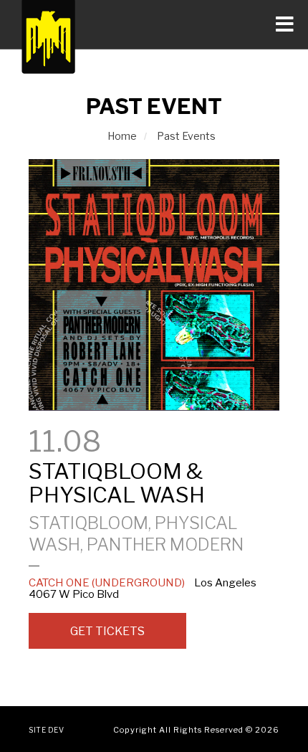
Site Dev (46, 729)
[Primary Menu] (154, 24)
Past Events (186, 136)
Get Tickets (107, 631)
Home (122, 136)
